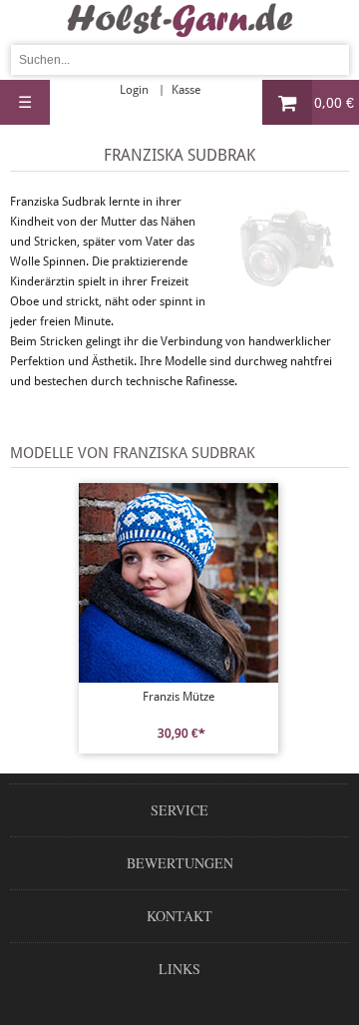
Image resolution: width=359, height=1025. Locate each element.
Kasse (186, 90)
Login (134, 90)
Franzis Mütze (178, 697)
